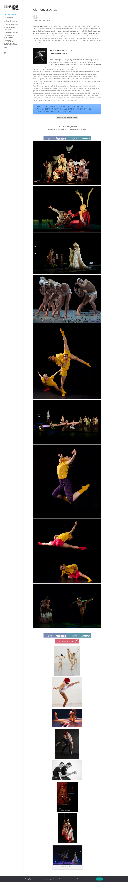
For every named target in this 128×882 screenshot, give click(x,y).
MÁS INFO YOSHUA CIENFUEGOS (67, 117)
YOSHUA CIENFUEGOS (58, 53)
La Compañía (8, 18)
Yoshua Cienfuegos (10, 21)
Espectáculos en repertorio (9, 28)
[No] (125, 879)
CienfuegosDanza (10, 14)
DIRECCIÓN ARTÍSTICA (60, 50)
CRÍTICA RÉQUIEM (67, 126)
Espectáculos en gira (11, 24)
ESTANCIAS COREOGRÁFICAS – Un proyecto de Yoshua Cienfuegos (10, 42)
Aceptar (99, 879)
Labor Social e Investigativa (9, 36)
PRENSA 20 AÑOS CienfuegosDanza (67, 129)
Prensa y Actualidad (11, 32)
